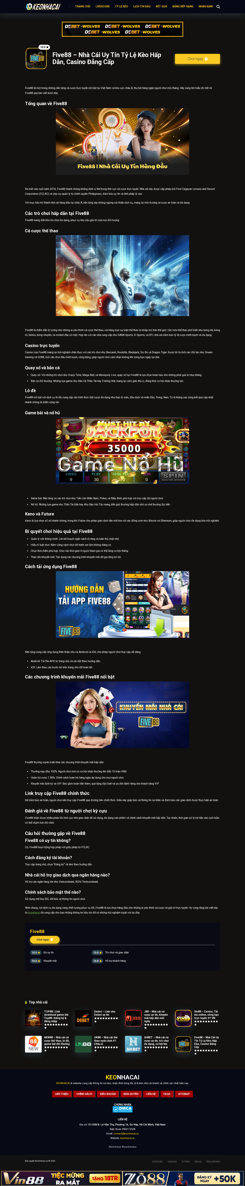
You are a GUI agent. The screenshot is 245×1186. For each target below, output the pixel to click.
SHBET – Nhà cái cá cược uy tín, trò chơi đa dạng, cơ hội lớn (156, 1040)
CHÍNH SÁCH (84, 1094)
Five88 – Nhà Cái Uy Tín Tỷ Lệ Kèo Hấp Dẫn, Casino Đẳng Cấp (206, 1042)
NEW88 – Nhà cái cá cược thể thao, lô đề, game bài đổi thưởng (57, 1040)
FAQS (167, 1094)
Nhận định (206, 6)
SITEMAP (184, 1094)
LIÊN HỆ (151, 1094)
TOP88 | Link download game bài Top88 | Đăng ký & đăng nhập (56, 1016)
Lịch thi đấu (141, 6)
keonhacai (34, 912)
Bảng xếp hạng (182, 6)
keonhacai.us (127, 1138)
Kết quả (161, 6)
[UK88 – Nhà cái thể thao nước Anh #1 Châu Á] (83, 1051)
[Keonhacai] (43, 6)
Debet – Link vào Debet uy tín (104, 1013)
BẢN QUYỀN (131, 1094)
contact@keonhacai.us (126, 1133)
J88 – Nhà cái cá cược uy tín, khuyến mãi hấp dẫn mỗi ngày (156, 1016)
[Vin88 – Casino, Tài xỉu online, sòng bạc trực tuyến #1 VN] (183, 1025)
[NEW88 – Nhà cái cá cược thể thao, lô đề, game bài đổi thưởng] (33, 1051)
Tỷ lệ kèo (121, 6)
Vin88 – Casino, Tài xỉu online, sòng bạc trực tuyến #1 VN (206, 1014)
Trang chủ (82, 6)
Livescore (103, 6)
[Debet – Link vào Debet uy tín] (83, 1025)
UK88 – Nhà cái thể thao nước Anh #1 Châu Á (106, 1040)
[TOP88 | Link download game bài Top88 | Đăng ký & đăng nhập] (33, 1025)
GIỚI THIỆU (61, 1094)
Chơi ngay (196, 59)
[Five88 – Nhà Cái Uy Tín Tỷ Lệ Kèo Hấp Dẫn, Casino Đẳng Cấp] (183, 1051)
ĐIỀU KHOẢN (108, 1094)
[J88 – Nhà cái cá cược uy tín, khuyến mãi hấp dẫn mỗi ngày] (133, 1025)
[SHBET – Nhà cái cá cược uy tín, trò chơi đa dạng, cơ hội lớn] (133, 1051)
